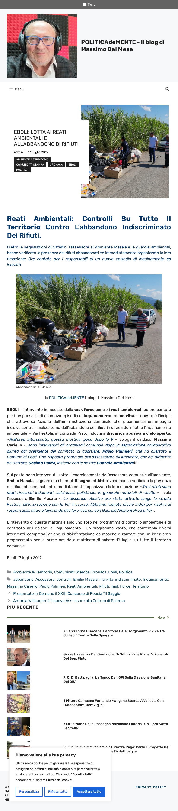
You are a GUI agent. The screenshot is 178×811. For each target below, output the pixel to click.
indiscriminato (128, 579)
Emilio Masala (85, 579)
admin (18, 152)
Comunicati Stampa (30, 164)
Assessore (45, 579)
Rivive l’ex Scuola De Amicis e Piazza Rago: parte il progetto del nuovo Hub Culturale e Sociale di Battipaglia (116, 749)
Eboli (72, 164)
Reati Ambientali (82, 586)
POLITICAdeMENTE (66, 397)
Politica (22, 169)
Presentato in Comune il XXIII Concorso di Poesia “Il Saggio (66, 593)
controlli (64, 579)
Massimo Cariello (22, 586)
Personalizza (29, 792)
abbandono (23, 579)
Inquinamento (155, 579)
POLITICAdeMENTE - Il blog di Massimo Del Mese (123, 45)
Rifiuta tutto (57, 792)
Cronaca (56, 164)
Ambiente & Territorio (32, 159)
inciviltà (106, 579)
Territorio (140, 586)
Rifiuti (104, 586)
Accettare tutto (89, 792)
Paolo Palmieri (52, 586)
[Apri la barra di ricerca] (167, 89)
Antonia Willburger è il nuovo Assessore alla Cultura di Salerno (69, 600)
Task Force (120, 586)
